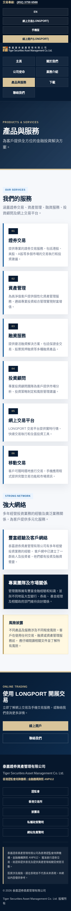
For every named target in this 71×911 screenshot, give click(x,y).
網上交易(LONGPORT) (35, 20)
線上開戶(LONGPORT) (35, 38)
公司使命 (19, 71)
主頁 (19, 61)
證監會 (35, 791)
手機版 (35, 29)
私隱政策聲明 (35, 822)
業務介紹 (52, 71)
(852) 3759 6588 (27, 2)
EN (35, 11)
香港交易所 (35, 801)
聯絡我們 (19, 92)
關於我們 (52, 61)
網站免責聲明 (35, 832)
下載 (52, 82)
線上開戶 (35, 726)
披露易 (35, 811)
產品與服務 (18, 82)
